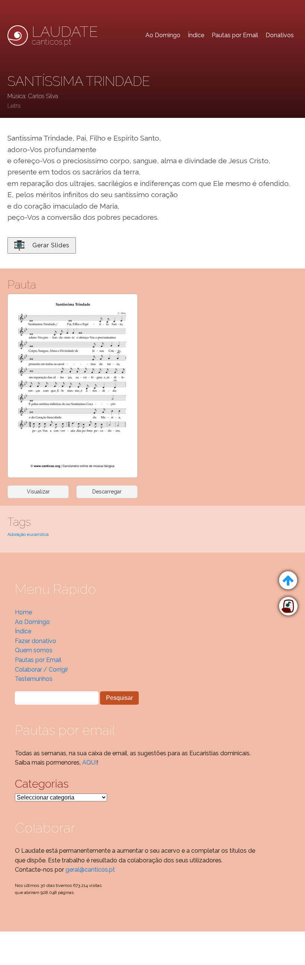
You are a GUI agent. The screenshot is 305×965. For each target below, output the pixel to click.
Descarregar (107, 492)
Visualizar (38, 492)
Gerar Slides (51, 245)
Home (23, 612)
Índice (196, 35)
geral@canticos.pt (90, 869)
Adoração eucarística (28, 534)
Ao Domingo (162, 35)
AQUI (89, 762)
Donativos (280, 35)
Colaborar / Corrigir (41, 669)
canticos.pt (65, 35)
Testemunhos (33, 678)
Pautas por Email (235, 35)
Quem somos (33, 650)
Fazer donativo (35, 640)
